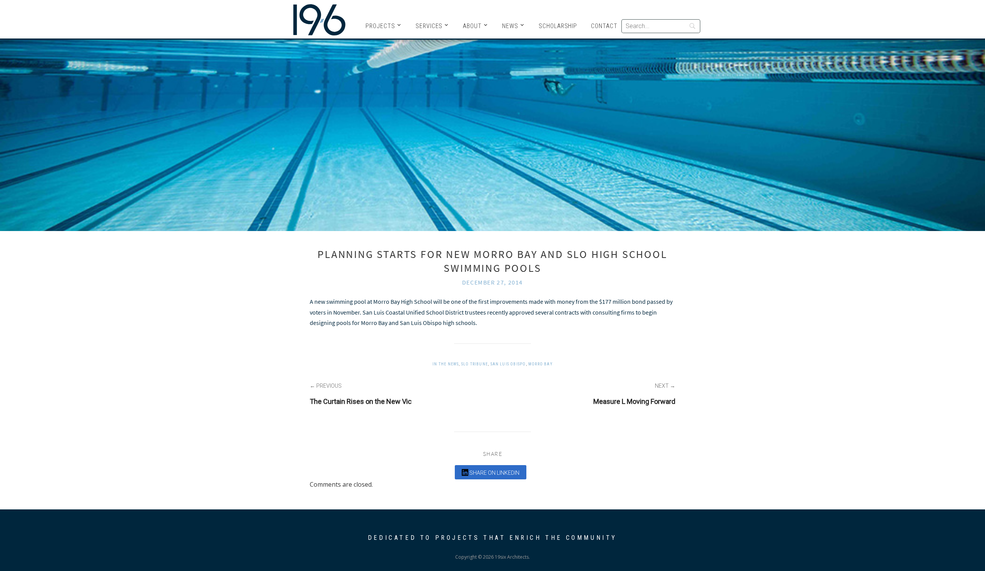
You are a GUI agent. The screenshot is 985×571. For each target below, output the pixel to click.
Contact (604, 26)
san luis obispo (508, 364)
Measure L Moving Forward (634, 401)
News (510, 26)
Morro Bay (540, 364)
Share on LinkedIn (493, 473)
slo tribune (474, 364)
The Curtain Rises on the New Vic (361, 401)
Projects (380, 26)
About (472, 26)
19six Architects (319, 19)
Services (429, 26)
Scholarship (558, 26)
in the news (445, 364)
